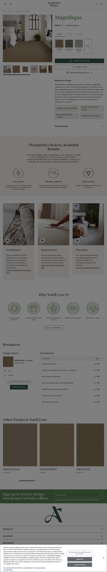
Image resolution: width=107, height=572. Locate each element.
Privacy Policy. (40, 568)
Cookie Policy (8, 570)
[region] (53, 558)
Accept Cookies (79, 565)
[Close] (103, 558)
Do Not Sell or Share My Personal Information (79, 553)
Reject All (80, 559)
